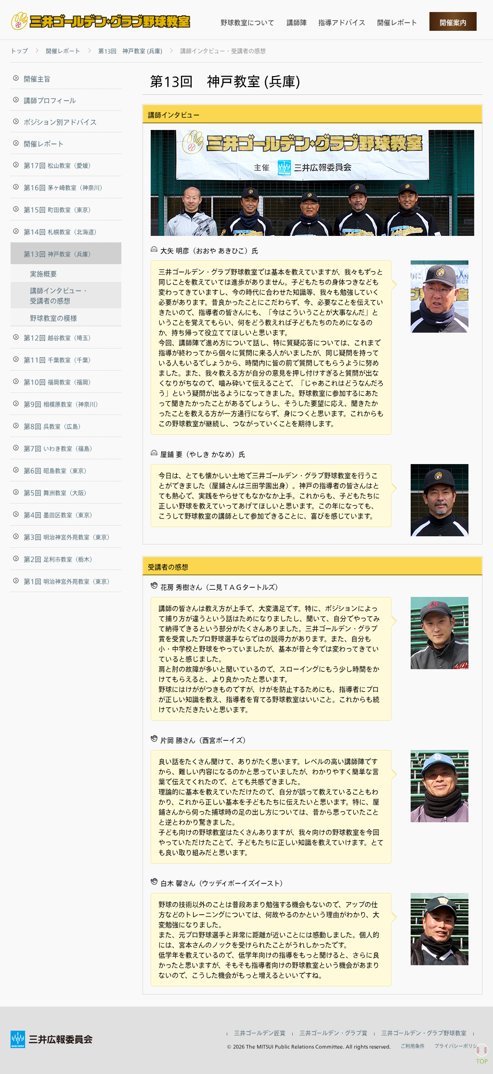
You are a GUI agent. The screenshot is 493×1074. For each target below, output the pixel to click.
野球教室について (247, 22)
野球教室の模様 (53, 318)
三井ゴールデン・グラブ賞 (333, 1033)
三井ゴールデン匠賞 (259, 1033)
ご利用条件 (413, 1046)
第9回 (62, 404)
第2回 (59, 559)
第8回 (54, 426)
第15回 (59, 209)
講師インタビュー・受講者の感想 (59, 295)
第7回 (59, 448)
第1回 (68, 581)
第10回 (59, 382)
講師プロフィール (50, 100)
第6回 (57, 470)
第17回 (59, 165)
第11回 (59, 359)
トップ (19, 51)
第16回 (64, 187)
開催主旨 (37, 78)
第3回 (68, 537)
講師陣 (296, 22)
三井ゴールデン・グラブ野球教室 (424, 1033)
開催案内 (453, 22)
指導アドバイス (341, 22)
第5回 (57, 492)
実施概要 (43, 273)
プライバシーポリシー (458, 1046)
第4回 (59, 514)
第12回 (59, 337)
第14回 (62, 231)
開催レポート (397, 22)
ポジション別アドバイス (60, 122)
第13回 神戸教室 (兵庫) (130, 51)
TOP (482, 1061)
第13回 (59, 254)
